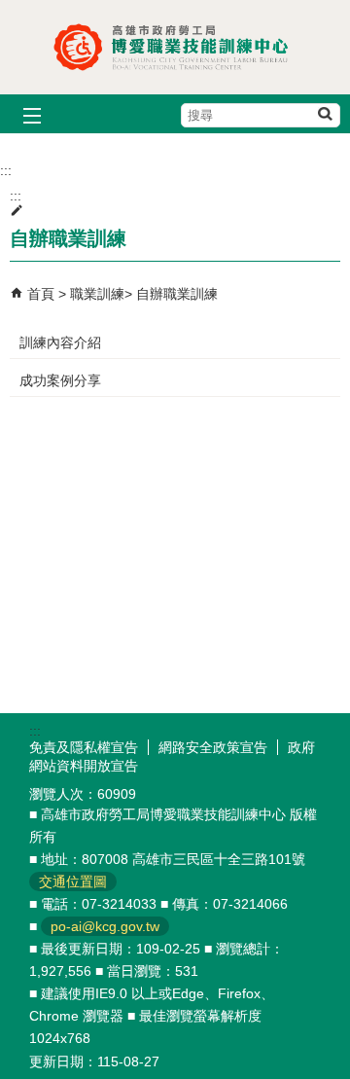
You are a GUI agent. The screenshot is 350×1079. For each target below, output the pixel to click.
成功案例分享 (60, 380)
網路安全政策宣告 (212, 747)
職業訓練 (97, 294)
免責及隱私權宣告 (83, 747)
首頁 (40, 294)
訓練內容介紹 (60, 342)
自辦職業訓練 (177, 294)
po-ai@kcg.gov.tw (105, 926)
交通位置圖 (73, 881)
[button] (324, 113)
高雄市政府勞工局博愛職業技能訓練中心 (175, 47)
